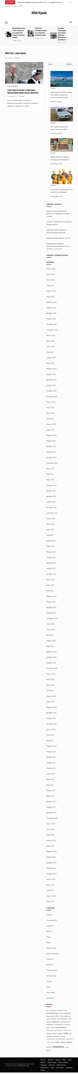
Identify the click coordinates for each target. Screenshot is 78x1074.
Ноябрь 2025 (51, 319)
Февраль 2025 (51, 369)
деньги (67, 1016)
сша (57, 1042)
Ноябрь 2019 (51, 663)
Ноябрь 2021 (51, 568)
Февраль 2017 (51, 802)
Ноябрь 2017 (51, 763)
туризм (69, 1042)
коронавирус (60, 1027)
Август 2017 (50, 774)
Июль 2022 (50, 524)
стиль (52, 1042)
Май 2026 (49, 285)
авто (47, 1010)
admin (22, 96)
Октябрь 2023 (51, 457)
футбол (48, 1050)
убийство (49, 1047)
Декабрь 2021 (51, 563)
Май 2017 (49, 785)
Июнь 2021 (50, 585)
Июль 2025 (50, 341)
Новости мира (12, 86)
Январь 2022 (51, 557)
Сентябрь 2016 (51, 818)
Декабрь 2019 (51, 657)
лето (69, 1030)
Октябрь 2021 (51, 574)
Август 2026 (50, 269)
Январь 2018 (51, 752)
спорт (48, 1042)
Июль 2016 (50, 829)
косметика (49, 1030)
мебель (60, 1033)
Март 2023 (50, 480)
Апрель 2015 (51, 896)
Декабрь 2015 (51, 863)
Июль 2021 (50, 580)
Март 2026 (50, 297)
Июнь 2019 (50, 685)
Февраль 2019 (51, 707)
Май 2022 (49, 535)
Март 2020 (50, 646)
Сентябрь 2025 (51, 330)
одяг (70, 1033)
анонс (65, 1010)
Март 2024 (50, 430)
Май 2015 (49, 890)
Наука (48, 942)
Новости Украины (52, 954)
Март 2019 (50, 702)
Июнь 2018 (50, 735)
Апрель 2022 (51, 541)
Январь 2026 (51, 308)
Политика (49, 965)
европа (48, 1019)
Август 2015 (50, 879)
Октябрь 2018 (51, 724)
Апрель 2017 (51, 790)
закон (70, 1019)
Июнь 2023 (50, 469)
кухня (65, 1030)
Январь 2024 (51, 441)
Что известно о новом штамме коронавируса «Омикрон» (41, 2)
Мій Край (39, 13)
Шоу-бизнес (50, 992)
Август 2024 (50, 402)
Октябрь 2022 (51, 507)
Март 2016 (50, 846)
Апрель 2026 (51, 291)
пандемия (49, 1036)
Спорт (48, 987)
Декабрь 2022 (51, 496)
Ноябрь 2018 (51, 718)
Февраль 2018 (51, 746)
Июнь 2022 (50, 530)
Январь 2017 (51, 807)
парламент (56, 1036)
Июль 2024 (50, 408)
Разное (52, 88)
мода (65, 1033)
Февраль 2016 (51, 852)
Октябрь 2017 (51, 768)
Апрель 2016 (51, 840)
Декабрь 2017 (51, 757)
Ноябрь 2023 (51, 452)
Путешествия (51, 976)
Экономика (50, 998)
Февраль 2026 (51, 302)
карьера (48, 1027)
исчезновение (59, 1024)
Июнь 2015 (50, 885)
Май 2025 (49, 352)
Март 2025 (50, 363)
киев (53, 1027)
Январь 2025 (51, 374)
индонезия (50, 1024)
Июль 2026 (50, 274)
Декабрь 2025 (51, 313)
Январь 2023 (51, 491)
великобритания (52, 1013)
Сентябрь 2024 (51, 396)
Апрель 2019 (51, 696)
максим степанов (51, 1033)
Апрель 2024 (51, 424)
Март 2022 (50, 546)
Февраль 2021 (51, 596)
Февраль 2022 (51, 552)
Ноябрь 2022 (51, 502)
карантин (67, 1024)
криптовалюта (58, 1030)
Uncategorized (51, 920)
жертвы (54, 1019)
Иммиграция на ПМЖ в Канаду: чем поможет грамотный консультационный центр (61, 94)
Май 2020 (49, 635)
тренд (62, 1042)
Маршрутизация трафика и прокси (58, 238)
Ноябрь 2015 (51, 868)
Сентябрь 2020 (51, 618)
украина (58, 1046)
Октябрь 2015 (51, 874)
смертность (69, 1039)
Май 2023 (49, 474)
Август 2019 (50, 674)
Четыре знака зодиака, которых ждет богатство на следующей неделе (65, 32)
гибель (62, 1016)
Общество (50, 959)
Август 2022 (50, 519)
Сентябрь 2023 (51, 463)
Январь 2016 (51, 857)
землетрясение (65, 1022)
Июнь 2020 (50, 630)
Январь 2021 (51, 602)
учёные (67, 1047)
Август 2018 (50, 729)
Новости (43, 1062)
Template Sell (24, 1066)
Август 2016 (50, 824)
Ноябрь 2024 (51, 385)
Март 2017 (50, 796)
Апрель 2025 (51, 358)
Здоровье (49, 926)
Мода (48, 937)
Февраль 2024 (51, 435)
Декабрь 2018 (51, 713)
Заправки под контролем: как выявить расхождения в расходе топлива (57, 213)
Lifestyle (49, 915)
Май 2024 (49, 419)
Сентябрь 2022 (51, 513)
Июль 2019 (50, 679)
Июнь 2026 (50, 280)
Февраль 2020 (51, 652)
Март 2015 (50, 901)
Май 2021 (49, 591)
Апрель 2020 (51, 641)
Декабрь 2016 (51, 813)
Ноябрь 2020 (51, 613)
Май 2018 (49, 741)
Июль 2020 (50, 624)
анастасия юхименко (56, 1010)
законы (48, 1022)
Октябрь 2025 (51, 324)
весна (61, 1013)
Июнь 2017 (50, 779)
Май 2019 (49, 691)
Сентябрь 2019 (51, 668)
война (56, 1016)
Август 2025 (50, 335)
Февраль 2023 (51, 485)
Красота (49, 931)
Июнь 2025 (50, 346)
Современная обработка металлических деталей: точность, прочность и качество (58, 246)
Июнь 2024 (50, 413)
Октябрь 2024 (51, 391)
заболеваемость (63, 1019)
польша (63, 1036)
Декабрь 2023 (51, 446)
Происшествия (51, 970)
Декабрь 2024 (51, 380)
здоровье (56, 1022)
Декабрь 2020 (51, 607)
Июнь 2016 (50, 835)
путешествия (60, 1039)
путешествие (50, 1039)
